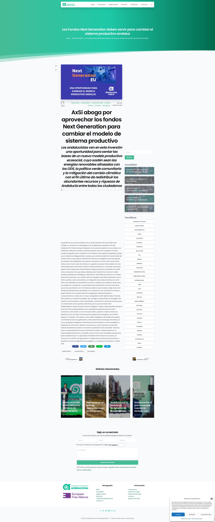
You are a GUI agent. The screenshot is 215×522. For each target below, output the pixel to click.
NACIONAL (139, 305)
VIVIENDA (139, 347)
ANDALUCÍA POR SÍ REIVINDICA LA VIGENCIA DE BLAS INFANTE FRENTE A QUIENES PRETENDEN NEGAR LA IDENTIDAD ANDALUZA (71, 406)
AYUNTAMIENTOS (139, 230)
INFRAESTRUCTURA (139, 272)
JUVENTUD (139, 293)
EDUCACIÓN (139, 251)
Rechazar (192, 514)
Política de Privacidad (196, 518)
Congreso (139, 242)
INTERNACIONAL (139, 280)
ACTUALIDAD (100, 492)
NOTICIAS (139, 310)
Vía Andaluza (91, 351)
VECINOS (139, 335)
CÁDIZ (139, 234)
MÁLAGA (139, 297)
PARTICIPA (99, 496)
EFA (139, 255)
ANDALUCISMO (77, 38)
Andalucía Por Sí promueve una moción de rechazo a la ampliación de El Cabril (143, 406)
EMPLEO (139, 259)
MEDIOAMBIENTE (139, 301)
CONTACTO (99, 501)
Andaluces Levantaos (139, 221)
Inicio (68, 38)
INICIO (98, 489)
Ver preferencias (206, 514)
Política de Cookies (186, 518)
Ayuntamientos (79, 351)
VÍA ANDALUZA (139, 339)
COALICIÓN (139, 238)
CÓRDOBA (139, 247)
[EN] (138, 498)
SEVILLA (139, 322)
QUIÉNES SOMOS (101, 494)
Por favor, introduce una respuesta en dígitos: (92, 445)
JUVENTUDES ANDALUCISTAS (104, 498)
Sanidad (139, 318)
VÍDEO (139, 343)
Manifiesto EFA (132, 498)
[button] (211, 499)
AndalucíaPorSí (66, 351)
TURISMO (139, 331)
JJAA (139, 289)
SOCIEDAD (139, 326)
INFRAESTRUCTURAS (139, 276)
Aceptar (178, 514)
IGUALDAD (139, 268)
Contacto (131, 496)
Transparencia (132, 489)
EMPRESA (139, 263)
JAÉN (139, 284)
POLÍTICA (139, 314)
